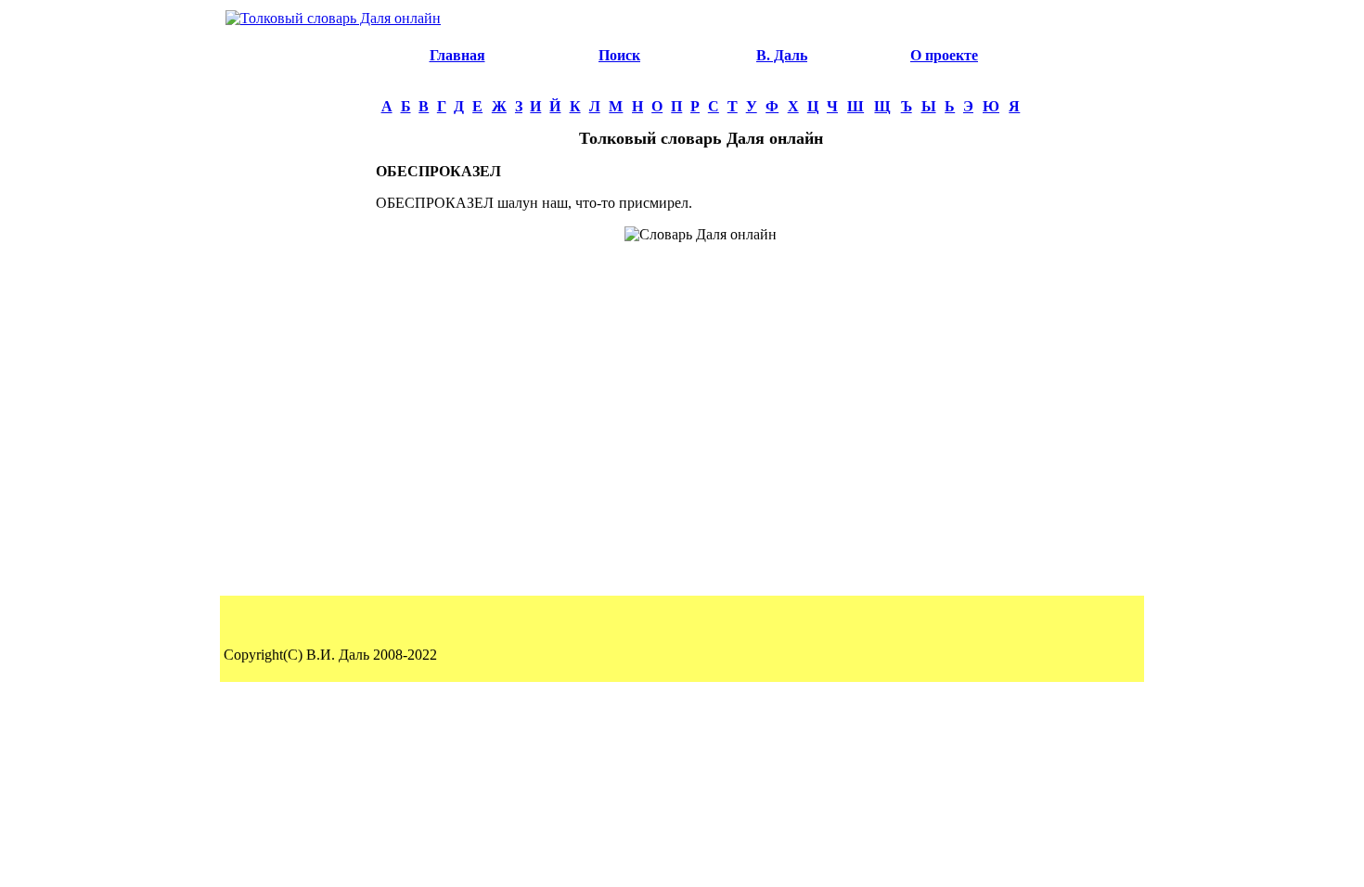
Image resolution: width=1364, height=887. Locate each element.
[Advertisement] (298, 311)
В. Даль (781, 55)
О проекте (944, 55)
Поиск (619, 55)
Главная (457, 55)
